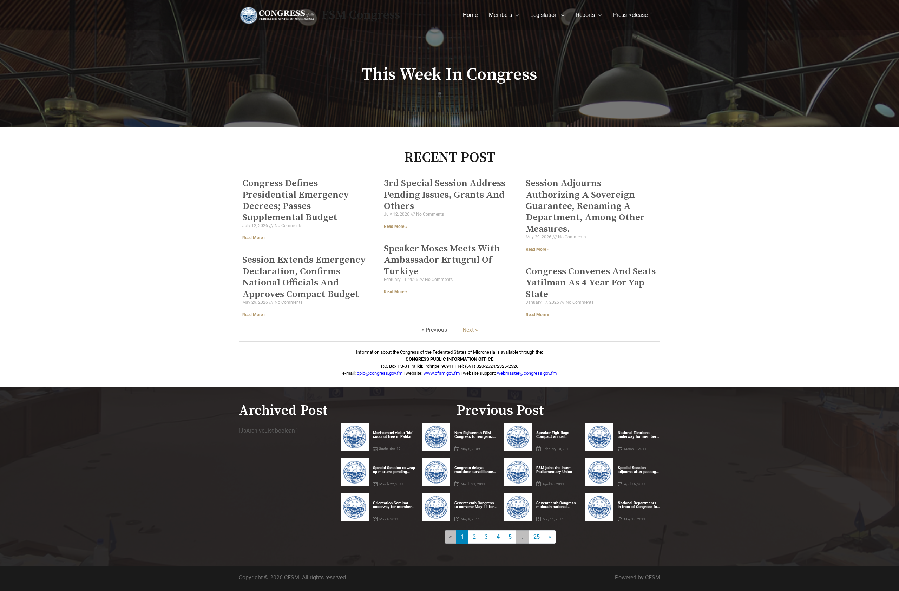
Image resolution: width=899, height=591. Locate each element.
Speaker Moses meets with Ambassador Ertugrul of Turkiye (442, 260)
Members (500, 15)
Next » (470, 330)
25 (536, 536)
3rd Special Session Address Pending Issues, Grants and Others (444, 194)
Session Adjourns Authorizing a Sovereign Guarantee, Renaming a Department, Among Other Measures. (585, 206)
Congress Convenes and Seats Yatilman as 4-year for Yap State (591, 282)
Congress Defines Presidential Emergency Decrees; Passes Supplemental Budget (295, 200)
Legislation (544, 15)
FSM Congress (361, 15)
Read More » (254, 237)
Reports (585, 15)
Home (470, 15)
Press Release (630, 15)
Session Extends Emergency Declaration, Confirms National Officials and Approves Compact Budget (304, 277)
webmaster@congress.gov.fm (527, 373)
